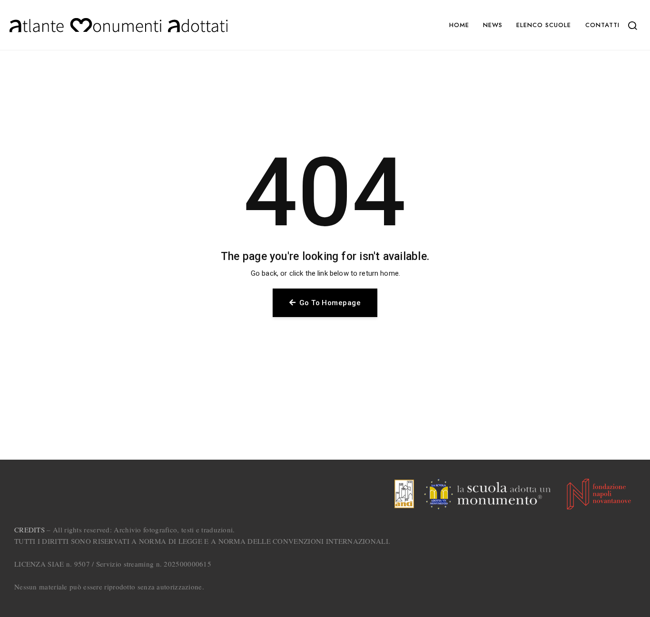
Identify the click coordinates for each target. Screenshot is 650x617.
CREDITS (29, 529)
